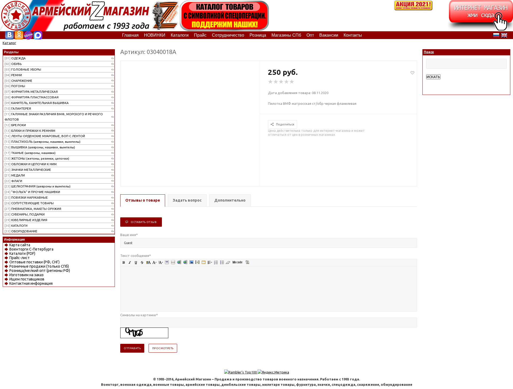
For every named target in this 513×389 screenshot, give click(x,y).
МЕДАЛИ (15, 175)
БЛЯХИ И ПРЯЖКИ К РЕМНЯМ (30, 130)
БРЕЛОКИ (15, 125)
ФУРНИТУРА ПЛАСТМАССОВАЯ (32, 97)
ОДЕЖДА (15, 58)
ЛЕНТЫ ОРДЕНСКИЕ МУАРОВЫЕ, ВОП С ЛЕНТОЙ (45, 136)
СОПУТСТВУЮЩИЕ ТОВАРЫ (29, 203)
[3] (281, 81)
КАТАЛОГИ (16, 225)
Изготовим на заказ (26, 275)
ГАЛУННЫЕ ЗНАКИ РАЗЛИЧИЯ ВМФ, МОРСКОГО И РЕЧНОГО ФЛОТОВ (54, 116)
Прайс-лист (19, 258)
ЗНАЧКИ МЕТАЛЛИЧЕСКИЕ (28, 169)
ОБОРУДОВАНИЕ (21, 231)
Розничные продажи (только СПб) (39, 266)
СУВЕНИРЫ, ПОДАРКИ (25, 214)
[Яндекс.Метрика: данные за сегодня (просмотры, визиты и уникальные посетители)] (273, 372)
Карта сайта (19, 245)
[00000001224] (190, 113)
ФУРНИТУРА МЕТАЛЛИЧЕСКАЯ (31, 91)
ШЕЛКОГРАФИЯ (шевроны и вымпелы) (38, 186)
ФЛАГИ (13, 181)
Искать (433, 77)
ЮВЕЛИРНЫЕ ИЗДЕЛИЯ (26, 220)
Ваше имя (129, 235)
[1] (270, 81)
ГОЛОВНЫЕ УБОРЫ (23, 69)
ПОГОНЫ (15, 86)
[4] (286, 81)
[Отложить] (412, 72)
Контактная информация (31, 283)
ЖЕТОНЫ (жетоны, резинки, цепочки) (37, 158)
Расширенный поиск (442, 82)
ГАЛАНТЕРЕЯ (18, 108)
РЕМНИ (13, 75)
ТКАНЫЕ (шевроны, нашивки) (30, 153)
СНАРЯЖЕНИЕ (18, 80)
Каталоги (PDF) (22, 253)
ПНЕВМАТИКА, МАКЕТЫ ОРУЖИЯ (33, 208)
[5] (292, 81)
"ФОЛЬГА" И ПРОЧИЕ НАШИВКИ (32, 192)
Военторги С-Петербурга (31, 249)
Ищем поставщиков (26, 279)
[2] (276, 81)
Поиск (429, 52)
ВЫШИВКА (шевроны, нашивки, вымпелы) (40, 147)
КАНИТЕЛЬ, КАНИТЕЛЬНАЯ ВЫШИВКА (37, 103)
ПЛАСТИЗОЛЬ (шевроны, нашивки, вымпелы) (42, 141)
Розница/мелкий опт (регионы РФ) (39, 270)
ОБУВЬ (13, 64)
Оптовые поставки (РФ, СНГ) (34, 262)
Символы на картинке (139, 315)
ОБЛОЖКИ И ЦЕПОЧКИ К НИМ (31, 164)
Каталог (9, 43)
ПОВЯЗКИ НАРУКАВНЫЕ (26, 197)
